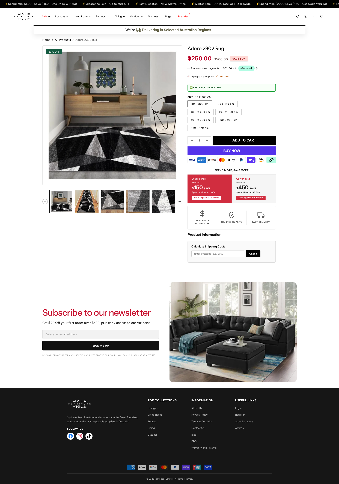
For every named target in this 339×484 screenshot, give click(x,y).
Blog (194, 434)
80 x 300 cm (199, 103)
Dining (151, 427)
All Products (63, 40)
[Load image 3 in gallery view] (112, 201)
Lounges (152, 408)
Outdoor (152, 434)
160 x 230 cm (228, 119)
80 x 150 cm (226, 103)
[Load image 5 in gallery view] (163, 201)
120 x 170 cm (200, 127)
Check (253, 253)
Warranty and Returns (203, 447)
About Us (196, 408)
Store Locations (244, 421)
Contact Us (197, 427)
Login (238, 408)
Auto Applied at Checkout (206, 197)
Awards (239, 427)
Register (240, 414)
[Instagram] (79, 436)
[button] (45, 16)
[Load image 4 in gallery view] (138, 201)
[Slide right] (179, 201)
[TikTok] (89, 436)
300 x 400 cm (200, 111)
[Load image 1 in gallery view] (61, 201)
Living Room (155, 414)
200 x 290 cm (200, 119)
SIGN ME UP (101, 345)
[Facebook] (70, 436)
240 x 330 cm (228, 111)
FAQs (194, 441)
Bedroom (153, 421)
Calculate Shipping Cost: (208, 246)
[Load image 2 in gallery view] (87, 201)
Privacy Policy (199, 414)
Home (46, 40)
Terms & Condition (201, 421)
